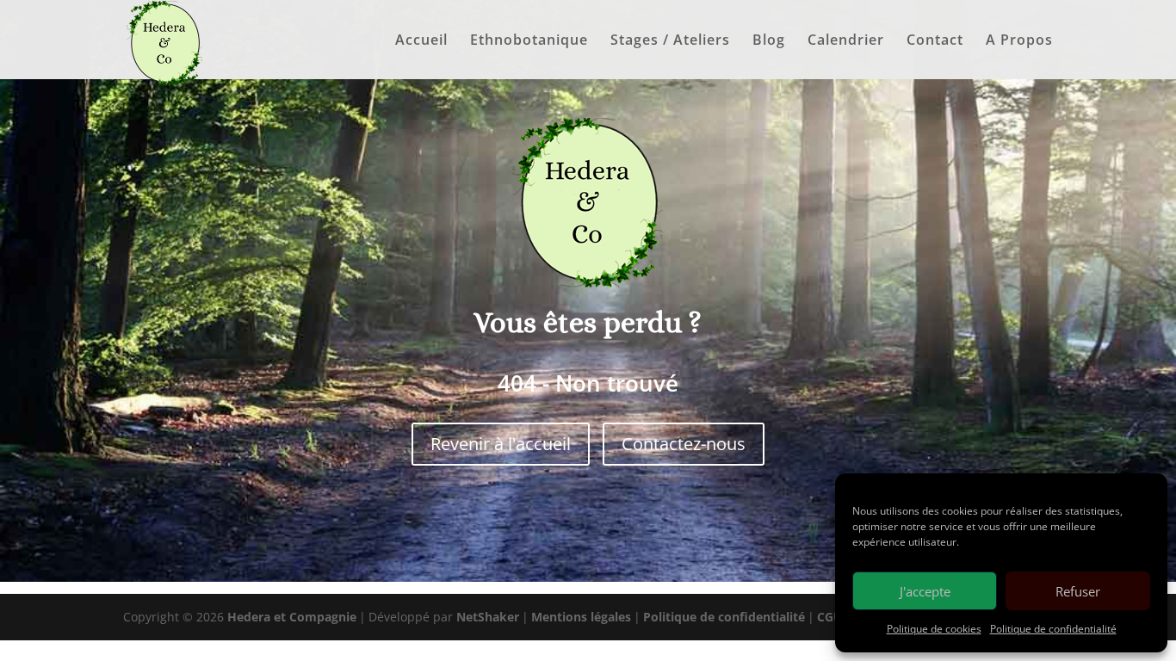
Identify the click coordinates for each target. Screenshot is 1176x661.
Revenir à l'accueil (500, 443)
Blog (768, 41)
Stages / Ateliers (670, 41)
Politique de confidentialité (1053, 628)
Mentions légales (581, 616)
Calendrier (846, 41)
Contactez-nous (684, 443)
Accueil (421, 41)
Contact (935, 41)
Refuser (1077, 591)
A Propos (1019, 41)
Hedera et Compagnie (291, 616)
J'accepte (925, 591)
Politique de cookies (934, 628)
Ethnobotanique (529, 41)
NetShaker (487, 616)
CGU (830, 616)
